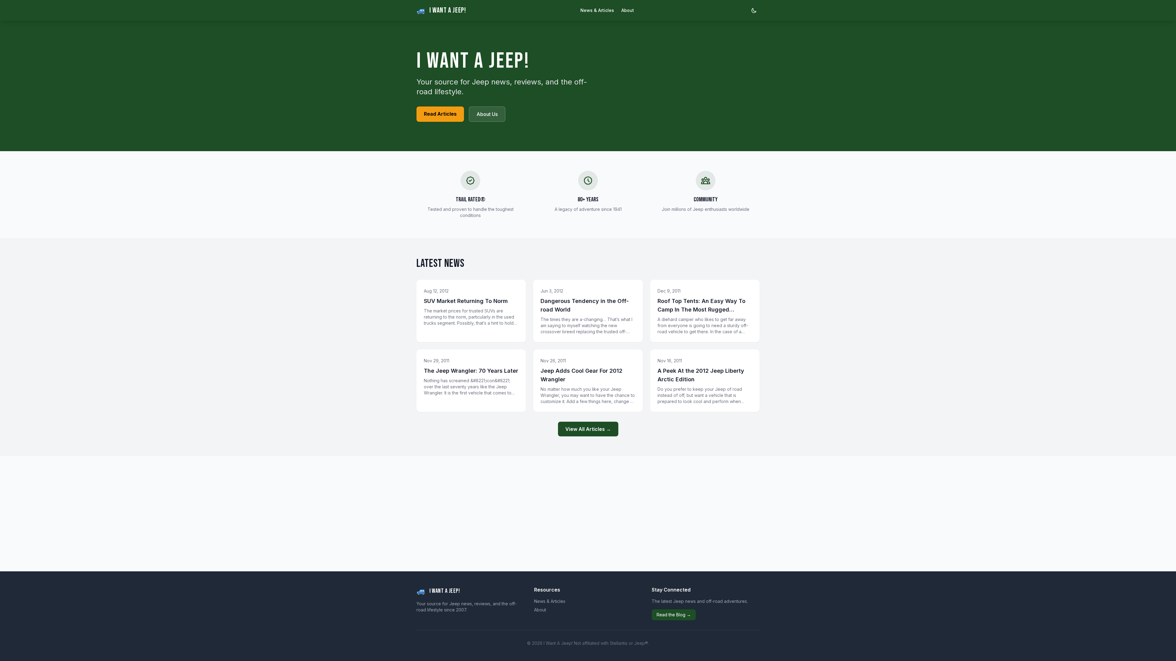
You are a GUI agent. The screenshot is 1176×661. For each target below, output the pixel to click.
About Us (487, 114)
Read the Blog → (674, 614)
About (627, 10)
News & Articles (597, 10)
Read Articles (440, 114)
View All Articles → (588, 429)
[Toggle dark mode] (754, 10)
